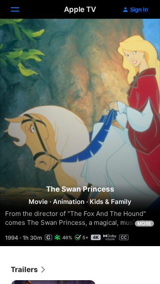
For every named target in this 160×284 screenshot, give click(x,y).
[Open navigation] (20, 9)
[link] (29, 269)
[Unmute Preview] (137, 35)
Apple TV (80, 9)
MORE (144, 224)
